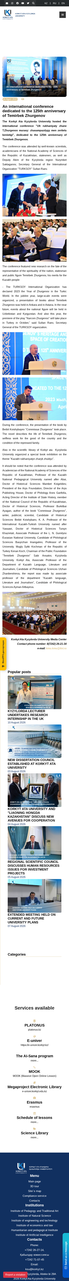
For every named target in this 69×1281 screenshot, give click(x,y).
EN (63, 3)
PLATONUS (35, 1025)
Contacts (34, 1200)
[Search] (33, 3)
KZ (46, 3)
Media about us (20, 969)
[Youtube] (22, 3)
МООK (34, 1071)
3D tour (34, 1186)
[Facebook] (17, 3)
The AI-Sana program (34, 1056)
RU (54, 3)
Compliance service (34, 1195)
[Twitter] (28, 3)
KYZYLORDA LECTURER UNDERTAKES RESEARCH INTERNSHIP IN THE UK (28, 714)
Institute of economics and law (34, 1225)
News (15, 960)
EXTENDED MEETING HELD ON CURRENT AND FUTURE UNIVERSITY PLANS (32, 918)
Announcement (20, 965)
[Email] (6, 3)
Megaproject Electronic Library (35, 1087)
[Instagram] (12, 3)
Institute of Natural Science (34, 1215)
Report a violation (15, 1274)
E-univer (34, 1041)
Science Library (34, 1133)
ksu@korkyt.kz (34, 1269)
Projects (15, 974)
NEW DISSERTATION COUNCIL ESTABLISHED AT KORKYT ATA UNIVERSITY (32, 763)
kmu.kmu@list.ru (56, 648)
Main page (34, 1181)
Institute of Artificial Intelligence (34, 1234)
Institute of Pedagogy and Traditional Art (34, 1210)
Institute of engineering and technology (34, 1220)
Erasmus (34, 1102)
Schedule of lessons (34, 1118)
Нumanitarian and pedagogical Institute (34, 1230)
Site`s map (34, 1191)
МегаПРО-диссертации (3, 651)
